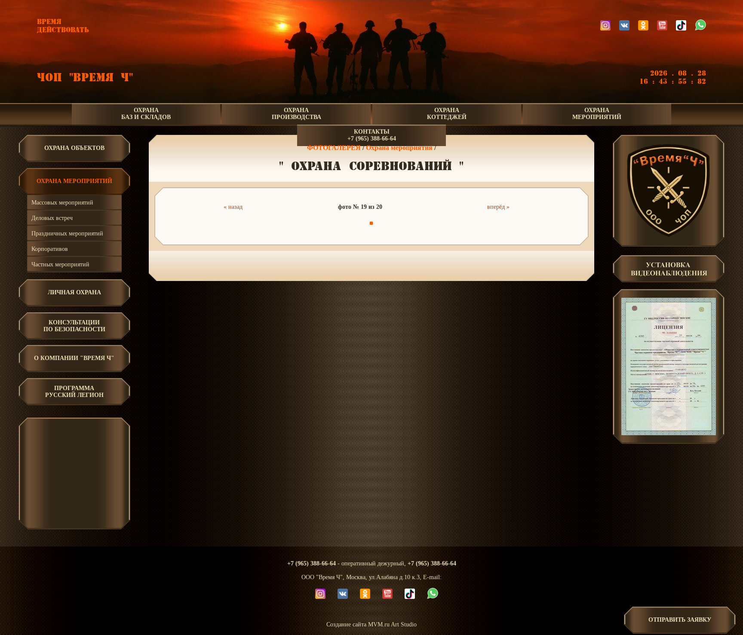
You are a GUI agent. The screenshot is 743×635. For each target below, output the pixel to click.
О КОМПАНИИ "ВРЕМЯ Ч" (74, 358)
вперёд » (498, 207)
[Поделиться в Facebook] (331, 264)
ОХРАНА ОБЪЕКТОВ (74, 148)
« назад (233, 207)
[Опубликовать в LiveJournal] (344, 264)
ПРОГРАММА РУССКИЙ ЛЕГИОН (74, 391)
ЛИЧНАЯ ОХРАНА (74, 292)
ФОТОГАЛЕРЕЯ (334, 147)
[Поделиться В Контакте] (396, 264)
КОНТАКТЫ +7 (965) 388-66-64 (371, 135)
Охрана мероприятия (399, 147)
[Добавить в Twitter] (383, 264)
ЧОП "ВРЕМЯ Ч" (85, 77)
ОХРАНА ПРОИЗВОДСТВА (296, 113)
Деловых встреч (52, 218)
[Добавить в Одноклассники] (370, 264)
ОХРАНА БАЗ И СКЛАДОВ (146, 113)
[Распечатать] (409, 264)
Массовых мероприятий (62, 202)
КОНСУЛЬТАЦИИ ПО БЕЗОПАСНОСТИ (74, 326)
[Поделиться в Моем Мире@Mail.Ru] (357, 264)
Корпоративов (49, 249)
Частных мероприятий (60, 264)
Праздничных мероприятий (67, 233)
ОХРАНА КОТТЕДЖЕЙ (447, 113)
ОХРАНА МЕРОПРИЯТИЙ (596, 113)
